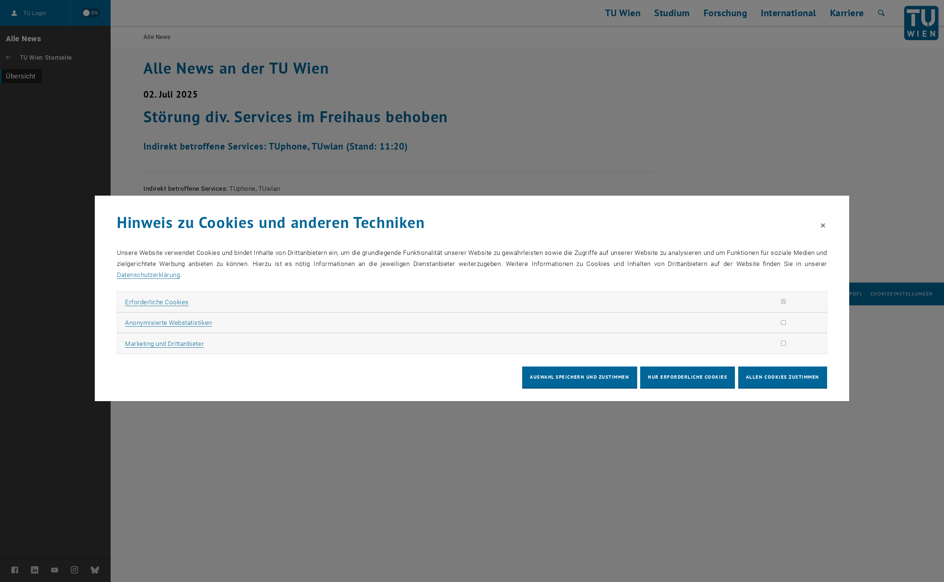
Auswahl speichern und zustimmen (579, 377)
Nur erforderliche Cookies (687, 377)
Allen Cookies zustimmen (782, 377)
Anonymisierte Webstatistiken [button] (168, 322)
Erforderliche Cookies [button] (157, 302)
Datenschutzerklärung (148, 274)
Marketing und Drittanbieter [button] (164, 343)
